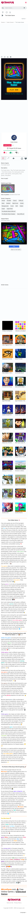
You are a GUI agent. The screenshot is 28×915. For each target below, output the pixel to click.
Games (23, 19)
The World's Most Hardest (8, 214)
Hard (3, 203)
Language (23, 912)
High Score (15, 203)
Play (14, 247)
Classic (15, 201)
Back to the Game (15, 250)
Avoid (3, 201)
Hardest (8, 203)
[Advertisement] (14, 40)
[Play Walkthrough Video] (8, 188)
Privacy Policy (17, 903)
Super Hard (9, 209)
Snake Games (14, 142)
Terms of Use (10, 903)
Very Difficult (20, 214)
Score (12, 206)
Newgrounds (5, 206)
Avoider (9, 201)
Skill (17, 206)
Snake (21, 206)
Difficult (21, 201)
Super (3, 209)
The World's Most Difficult (8, 211)
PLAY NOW (14, 89)
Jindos (21, 203)
